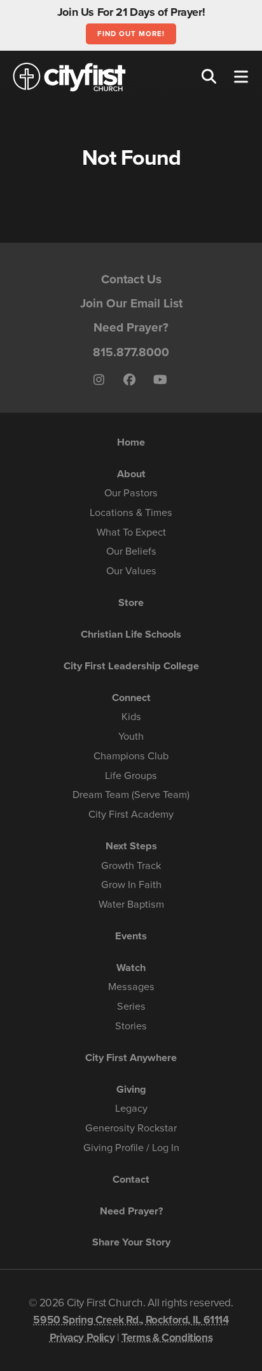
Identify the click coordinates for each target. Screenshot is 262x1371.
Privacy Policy (82, 1337)
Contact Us (131, 279)
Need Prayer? (131, 327)
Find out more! (130, 33)
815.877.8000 (131, 352)
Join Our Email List (131, 303)
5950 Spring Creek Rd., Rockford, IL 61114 (130, 1320)
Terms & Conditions (166, 1337)
